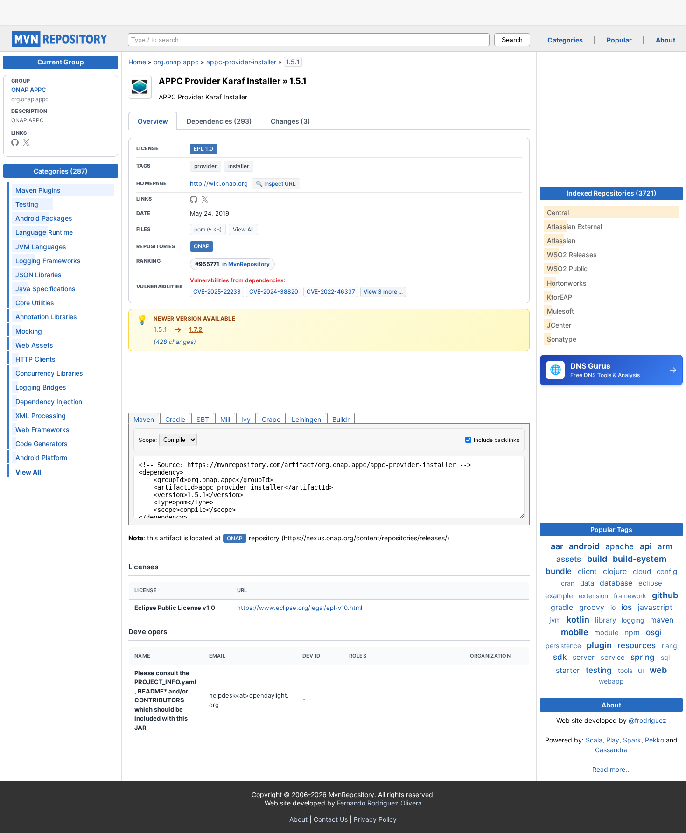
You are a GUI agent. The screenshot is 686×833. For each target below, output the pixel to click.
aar (558, 546)
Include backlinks (496, 439)
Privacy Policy (375, 819)
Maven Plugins (38, 190)
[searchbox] (309, 39)
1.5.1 (298, 81)
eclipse (650, 583)
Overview (153, 121)
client (588, 571)
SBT (202, 419)
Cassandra (611, 750)
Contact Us (331, 819)
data (588, 583)
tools (626, 670)
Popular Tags (611, 529)
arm (665, 546)
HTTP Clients (35, 359)
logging (634, 620)
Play (612, 740)
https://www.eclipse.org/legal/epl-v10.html (299, 607)
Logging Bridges (40, 387)
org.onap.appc (176, 62)
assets (569, 559)
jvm (556, 620)
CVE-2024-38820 (273, 291)
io (613, 607)
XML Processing (40, 416)
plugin (600, 645)
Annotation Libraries (46, 317)
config (667, 571)
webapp (611, 681)
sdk (561, 657)
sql (665, 657)
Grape (271, 419)
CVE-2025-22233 (217, 291)
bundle (560, 571)
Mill (225, 419)
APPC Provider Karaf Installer (219, 81)
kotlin (579, 619)
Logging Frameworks (48, 261)
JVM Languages (40, 247)
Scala (594, 740)
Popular (619, 40)
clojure (616, 571)
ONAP (202, 246)
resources (637, 645)
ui (642, 670)
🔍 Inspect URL (276, 183)
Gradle (175, 419)
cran (568, 583)
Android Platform (41, 458)
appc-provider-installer (241, 62)
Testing (26, 204)
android (585, 546)
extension (594, 596)
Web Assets (34, 345)
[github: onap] (15, 142)
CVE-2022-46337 (331, 291)
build (598, 559)
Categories (565, 40)
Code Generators (41, 444)
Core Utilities (34, 303)
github (665, 595)
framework (631, 596)
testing (600, 670)
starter (569, 670)
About (665, 40)
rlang (669, 646)
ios (627, 607)
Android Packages (43, 218)
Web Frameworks (42, 430)
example (560, 595)
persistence (564, 646)
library (606, 620)
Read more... (611, 769)
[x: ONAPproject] (26, 142)
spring (643, 657)
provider (205, 165)
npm (633, 632)
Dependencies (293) (219, 121)
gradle (563, 607)
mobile (575, 632)
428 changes (175, 341)
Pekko (654, 740)
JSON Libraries (38, 275)
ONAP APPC (28, 89)
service (614, 657)
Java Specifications (45, 289)
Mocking (28, 331)
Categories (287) (61, 171)
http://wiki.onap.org (219, 183)
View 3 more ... (383, 291)
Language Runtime (44, 232)
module (607, 632)
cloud (643, 571)
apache (620, 546)
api (647, 546)
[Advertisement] (343, 11)
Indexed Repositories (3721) (612, 193)
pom (208, 229)
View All (243, 229)
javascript (655, 607)
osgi (654, 632)
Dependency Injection (48, 402)
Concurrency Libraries (49, 373)
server (585, 657)
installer (238, 165)
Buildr (341, 419)
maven (661, 619)
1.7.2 (196, 329)
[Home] (61, 45)
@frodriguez (647, 720)
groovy (593, 607)
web (658, 670)
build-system (639, 559)
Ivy (246, 419)
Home (137, 62)
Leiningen (306, 419)
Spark (632, 740)
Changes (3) (290, 121)
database (617, 583)
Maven (143, 419)
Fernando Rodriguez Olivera (379, 803)
